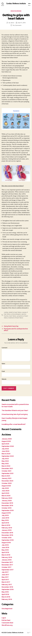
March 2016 (6, 597)
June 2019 (5, 518)
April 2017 (5, 579)
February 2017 (7, 584)
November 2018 (7, 535)
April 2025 (5, 444)
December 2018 (7, 533)
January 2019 (6, 530)
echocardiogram (16, 314)
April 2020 (5, 493)
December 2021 (7, 468)
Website (4, 379)
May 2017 (5, 577)
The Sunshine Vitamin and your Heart (15, 410)
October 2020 (7, 483)
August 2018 (6, 542)
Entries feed (6, 620)
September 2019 (8, 510)
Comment (4, 347)
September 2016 (8, 589)
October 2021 (6, 471)
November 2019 (7, 505)
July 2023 (5, 458)
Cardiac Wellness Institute (16, 3)
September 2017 (7, 570)
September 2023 (8, 456)
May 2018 (5, 550)
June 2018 (5, 547)
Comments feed (7, 623)
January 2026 (7, 439)
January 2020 (7, 500)
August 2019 (6, 513)
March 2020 (6, 495)
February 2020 (7, 498)
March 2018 (6, 555)
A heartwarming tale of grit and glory (15, 414)
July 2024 (5, 449)
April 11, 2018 (21, 22)
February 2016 (7, 599)
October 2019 (6, 508)
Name (3, 363)
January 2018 (6, 560)
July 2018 (5, 545)
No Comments (17, 25)
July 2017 (5, 572)
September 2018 (8, 540)
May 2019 (5, 520)
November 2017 (7, 565)
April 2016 (5, 594)
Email (3, 371)
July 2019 (5, 515)
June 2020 (5, 491)
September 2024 (8, 446)
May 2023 (5, 461)
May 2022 (5, 463)
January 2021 (6, 478)
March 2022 (6, 466)
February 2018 (7, 557)
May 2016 (5, 592)
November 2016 (7, 587)
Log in (4, 618)
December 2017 (7, 562)
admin (12, 22)
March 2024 (6, 454)
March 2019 (6, 525)
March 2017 (6, 582)
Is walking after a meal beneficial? (14, 424)
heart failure (12, 316)
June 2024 (5, 451)
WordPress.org (7, 625)
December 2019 (7, 503)
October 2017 (6, 567)
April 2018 (5, 552)
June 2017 (5, 575)
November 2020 (7, 481)
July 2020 (5, 488)
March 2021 (6, 476)
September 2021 (7, 473)
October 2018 (6, 537)
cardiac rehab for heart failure (12, 312)
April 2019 (5, 523)
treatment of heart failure (15, 318)
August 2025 (6, 441)
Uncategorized (16, 11)
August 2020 (6, 486)
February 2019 (7, 528)
